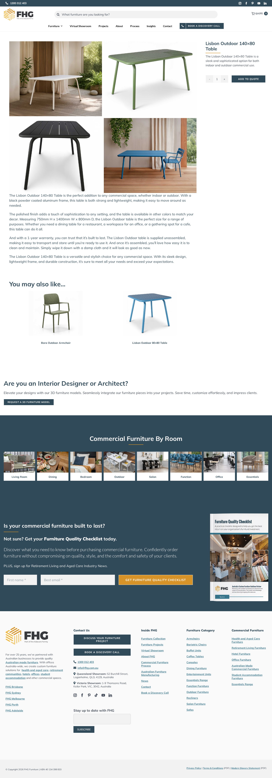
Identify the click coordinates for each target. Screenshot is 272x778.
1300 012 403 (86, 662)
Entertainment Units (199, 674)
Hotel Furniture (241, 653)
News (144, 681)
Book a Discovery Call (155, 692)
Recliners (192, 698)
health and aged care (35, 670)
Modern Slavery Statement (245, 768)
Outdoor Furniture (198, 692)
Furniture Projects (152, 644)
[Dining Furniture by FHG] (52, 453)
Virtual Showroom (152, 650)
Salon (152, 477)
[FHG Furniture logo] (18, 10)
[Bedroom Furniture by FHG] (86, 453)
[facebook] (246, 3)
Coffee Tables (195, 656)
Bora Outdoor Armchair (56, 343)
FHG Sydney (13, 692)
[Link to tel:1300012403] (7, 3)
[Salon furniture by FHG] (152, 453)
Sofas (190, 709)
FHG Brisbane (14, 686)
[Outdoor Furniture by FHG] (119, 453)
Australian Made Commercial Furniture (245, 667)
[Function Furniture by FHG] (186, 453)
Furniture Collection (153, 638)
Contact (146, 686)
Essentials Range (197, 680)
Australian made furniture (22, 662)
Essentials (252, 477)
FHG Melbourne (15, 698)
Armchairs (193, 638)
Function (186, 477)
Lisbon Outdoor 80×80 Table (149, 343)
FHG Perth (12, 704)
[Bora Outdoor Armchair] (55, 313)
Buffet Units (194, 650)
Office (219, 477)
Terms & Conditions (213, 768)
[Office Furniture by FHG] (219, 453)
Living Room (19, 477)
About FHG (148, 656)
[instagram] (240, 3)
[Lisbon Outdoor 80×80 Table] (149, 313)
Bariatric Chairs (196, 644)
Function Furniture (198, 686)
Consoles (192, 662)
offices (35, 674)
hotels (26, 674)
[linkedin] (265, 3)
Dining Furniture (197, 668)
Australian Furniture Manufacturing (153, 673)
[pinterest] (252, 3)
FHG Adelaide (14, 710)
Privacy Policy (194, 768)
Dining (53, 477)
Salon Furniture (196, 704)
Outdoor (119, 477)
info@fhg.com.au (88, 668)
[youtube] (259, 3)
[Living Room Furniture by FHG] (19, 453)
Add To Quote (248, 78)
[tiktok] (96, 695)
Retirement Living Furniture (249, 648)
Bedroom (86, 477)
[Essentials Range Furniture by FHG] (252, 453)
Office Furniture (241, 659)
